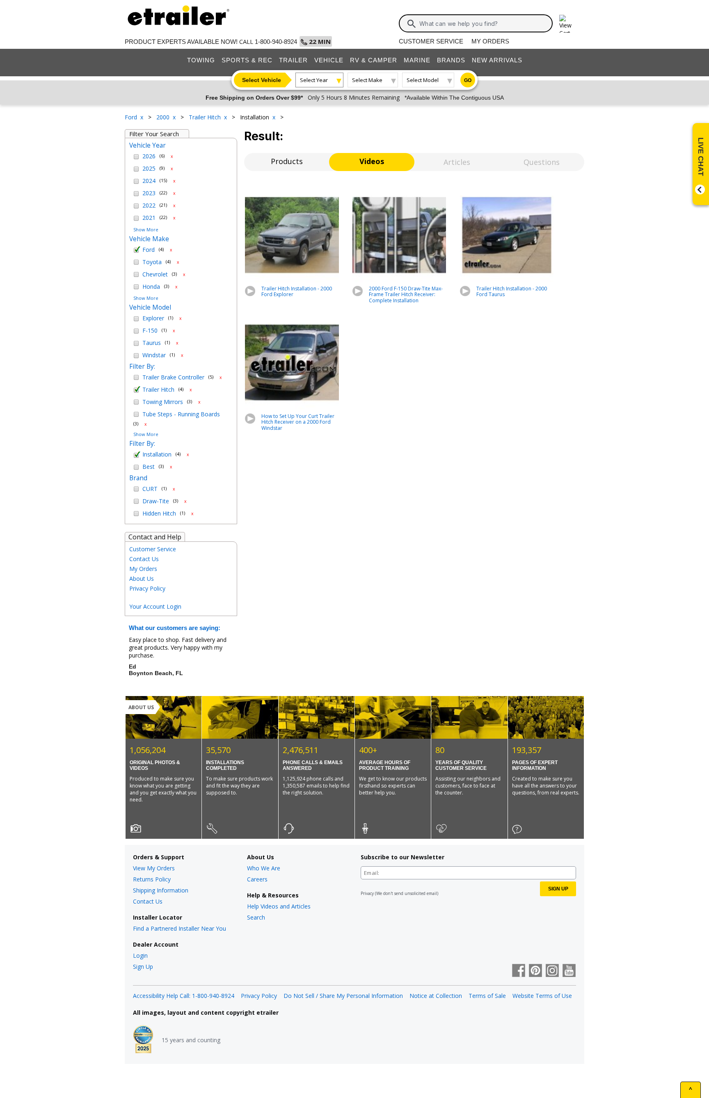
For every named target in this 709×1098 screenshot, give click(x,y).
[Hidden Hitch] (137, 513)
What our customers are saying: (174, 627)
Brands (451, 60)
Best (148, 466)
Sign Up (143, 966)
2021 (149, 218)
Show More (145, 229)
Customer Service (431, 41)
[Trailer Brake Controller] (137, 377)
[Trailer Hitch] (137, 389)
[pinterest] (535, 971)
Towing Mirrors (162, 402)
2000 (163, 117)
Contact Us (144, 559)
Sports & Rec (247, 60)
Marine (417, 60)
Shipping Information (160, 890)
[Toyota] (137, 262)
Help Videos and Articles (279, 906)
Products (287, 161)
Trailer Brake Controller (173, 377)
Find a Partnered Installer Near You (179, 928)
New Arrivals (497, 60)
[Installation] (137, 455)
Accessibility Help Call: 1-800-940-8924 (183, 996)
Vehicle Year (147, 145)
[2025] (137, 169)
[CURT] (137, 489)
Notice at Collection (435, 996)
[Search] (411, 24)
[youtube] (569, 971)
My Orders (490, 41)
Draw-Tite (155, 501)
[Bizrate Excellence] (143, 1040)
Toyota (152, 262)
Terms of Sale (487, 996)
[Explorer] (137, 318)
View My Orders (154, 868)
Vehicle (328, 60)
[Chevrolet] (137, 274)
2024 (149, 181)
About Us (141, 578)
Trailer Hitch (205, 117)
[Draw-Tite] (137, 501)
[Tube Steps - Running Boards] (137, 414)
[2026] (137, 156)
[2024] (137, 181)
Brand (138, 478)
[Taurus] (137, 343)
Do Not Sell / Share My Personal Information (343, 996)
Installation (157, 454)
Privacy (367, 893)
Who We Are (263, 868)
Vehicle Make (149, 239)
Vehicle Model (150, 307)
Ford (132, 117)
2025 (149, 168)
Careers (257, 879)
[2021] (137, 218)
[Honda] (137, 286)
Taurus (151, 343)
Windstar (154, 355)
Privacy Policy (147, 588)
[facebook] (519, 971)
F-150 (150, 330)
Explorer (153, 318)
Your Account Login (155, 606)
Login (140, 955)
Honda (151, 286)
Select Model (423, 80)
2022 (149, 205)
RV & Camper (373, 60)
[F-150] (137, 331)
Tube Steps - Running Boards (181, 414)
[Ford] (137, 249)
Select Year (314, 80)
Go (467, 80)
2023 (149, 193)
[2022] (137, 206)
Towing (201, 60)
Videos (371, 161)
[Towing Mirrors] (137, 402)
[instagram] (552, 971)
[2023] (137, 193)
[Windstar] (137, 355)
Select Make (367, 80)
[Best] (137, 467)
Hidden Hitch (159, 513)
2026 (149, 156)
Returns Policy (152, 879)
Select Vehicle (261, 80)
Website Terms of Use (542, 996)
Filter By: (142, 366)
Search (256, 917)
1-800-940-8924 (276, 41)
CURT (150, 489)
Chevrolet (155, 274)
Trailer (293, 60)
